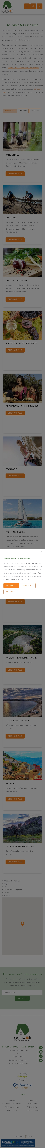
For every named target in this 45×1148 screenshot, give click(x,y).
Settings (10, 592)
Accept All (11, 585)
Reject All (27, 585)
